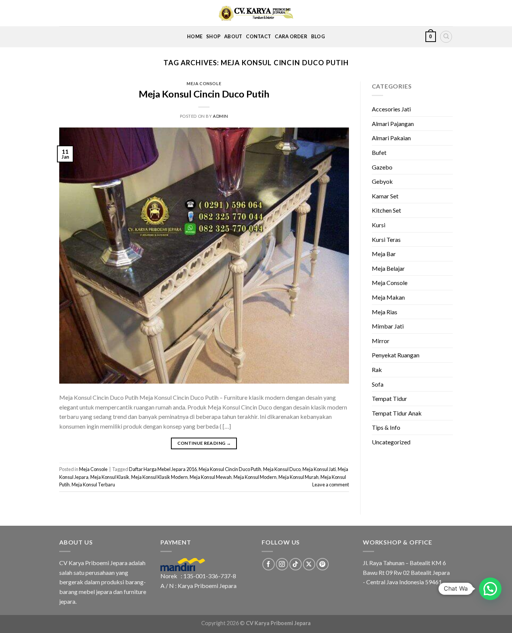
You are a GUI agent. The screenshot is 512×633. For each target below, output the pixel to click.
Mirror (380, 340)
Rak (377, 369)
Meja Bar (384, 253)
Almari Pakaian (391, 137)
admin (220, 116)
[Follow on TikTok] (295, 564)
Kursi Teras (386, 239)
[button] (490, 589)
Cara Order (291, 36)
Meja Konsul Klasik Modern (159, 477)
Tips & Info (386, 427)
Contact (258, 36)
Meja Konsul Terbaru (93, 485)
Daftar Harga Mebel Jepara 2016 (163, 469)
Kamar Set (385, 196)
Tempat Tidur (389, 398)
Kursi (378, 224)
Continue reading (204, 443)
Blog (318, 36)
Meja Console (204, 83)
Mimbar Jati (388, 326)
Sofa (377, 384)
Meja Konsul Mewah (211, 477)
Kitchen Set (386, 210)
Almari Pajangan (393, 123)
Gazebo (382, 167)
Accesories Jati (391, 108)
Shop (213, 36)
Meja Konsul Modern (255, 477)
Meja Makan (388, 297)
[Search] (446, 37)
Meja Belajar (388, 268)
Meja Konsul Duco (282, 469)
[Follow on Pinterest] (322, 564)
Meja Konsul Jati (319, 469)
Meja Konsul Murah (298, 477)
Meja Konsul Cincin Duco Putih (204, 93)
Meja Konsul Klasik (109, 477)
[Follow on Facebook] (268, 564)
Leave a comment (330, 485)
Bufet (379, 152)
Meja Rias (384, 311)
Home (194, 36)
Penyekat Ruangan (395, 354)
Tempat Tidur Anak (397, 413)
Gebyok (382, 181)
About (233, 36)
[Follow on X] (309, 564)
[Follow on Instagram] (282, 564)
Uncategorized (391, 442)
